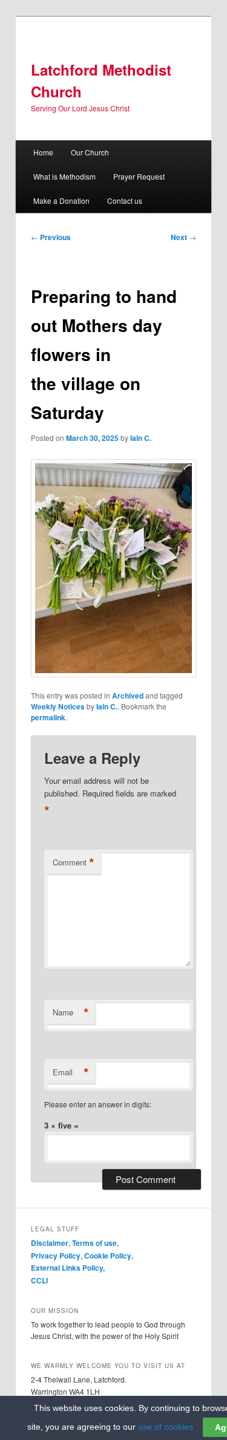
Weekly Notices (58, 706)
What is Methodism (64, 176)
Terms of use (94, 1242)
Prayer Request (139, 176)
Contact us (124, 200)
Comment (73, 862)
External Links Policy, (68, 1267)
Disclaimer (49, 1242)
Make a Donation (61, 200)
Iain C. (140, 437)
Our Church (90, 152)
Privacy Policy (56, 1255)
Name (71, 1012)
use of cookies (165, 1427)
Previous (51, 237)
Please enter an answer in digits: (97, 1104)
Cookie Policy (107, 1255)
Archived (127, 695)
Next (183, 237)
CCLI (39, 1280)
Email (71, 1072)
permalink (48, 717)
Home (43, 152)
